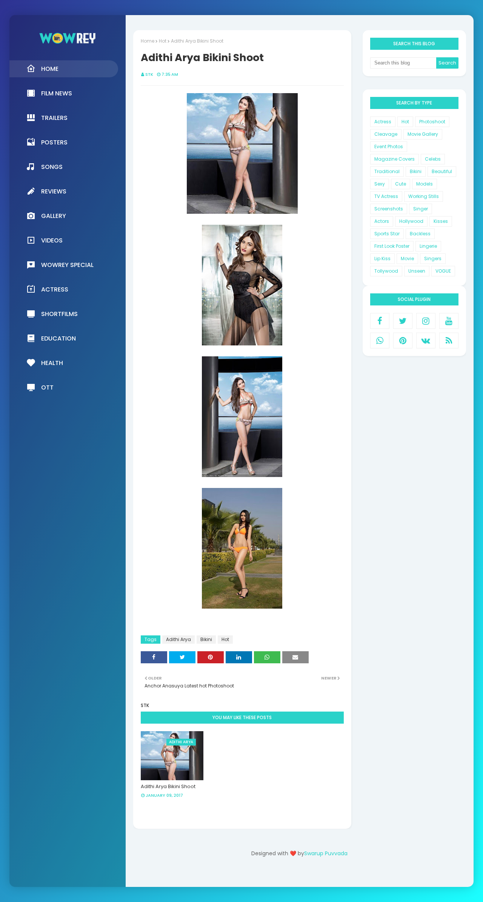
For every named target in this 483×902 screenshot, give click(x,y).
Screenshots (388, 209)
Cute (400, 184)
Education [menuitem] (58, 338)
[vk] (425, 340)
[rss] (448, 340)
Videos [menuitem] (52, 240)
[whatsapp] (379, 340)
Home (147, 41)
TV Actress (386, 196)
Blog (315, 874)
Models (424, 184)
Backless (420, 233)
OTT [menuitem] (47, 387)
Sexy (379, 184)
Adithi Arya (178, 639)
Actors (381, 221)
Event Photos (388, 146)
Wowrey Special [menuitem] (67, 265)
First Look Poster (391, 246)
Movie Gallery (423, 134)
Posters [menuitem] (54, 142)
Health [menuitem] (52, 363)
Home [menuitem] (49, 68)
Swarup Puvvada (326, 853)
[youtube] (448, 321)
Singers (432, 258)
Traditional (387, 171)
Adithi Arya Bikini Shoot (168, 786)
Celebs (433, 159)
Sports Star (387, 233)
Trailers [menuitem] (54, 118)
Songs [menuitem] (52, 167)
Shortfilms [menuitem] (59, 314)
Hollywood (411, 221)
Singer (420, 209)
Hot (162, 41)
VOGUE (443, 271)
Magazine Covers (394, 159)
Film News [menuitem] (56, 93)
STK (149, 74)
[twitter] (402, 321)
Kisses (441, 221)
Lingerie (428, 246)
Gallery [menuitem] (53, 216)
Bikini (206, 639)
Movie (407, 258)
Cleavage (385, 134)
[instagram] (425, 321)
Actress (382, 121)
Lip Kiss (382, 258)
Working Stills (423, 196)
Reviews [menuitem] (53, 191)
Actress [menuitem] (54, 289)
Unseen (416, 271)
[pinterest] (402, 340)
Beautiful (442, 171)
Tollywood (386, 271)
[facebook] (379, 321)
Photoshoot (432, 121)
